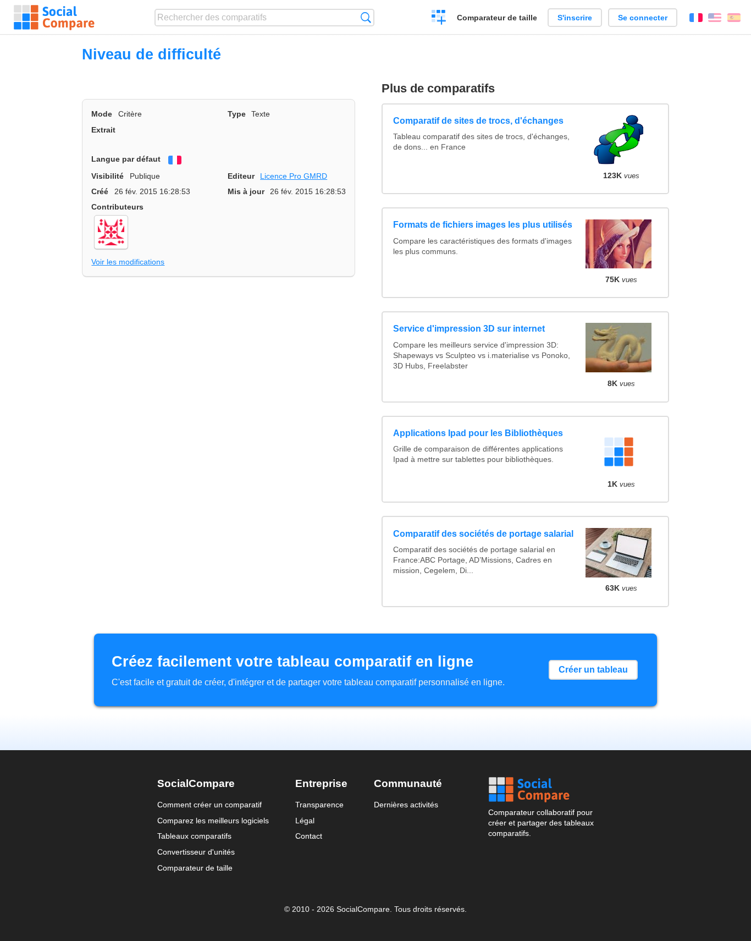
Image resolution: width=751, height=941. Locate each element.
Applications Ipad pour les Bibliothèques (478, 433)
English (714, 17)
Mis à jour (246, 191)
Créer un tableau (593, 669)
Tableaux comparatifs (194, 836)
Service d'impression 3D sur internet (469, 328)
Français (696, 17)
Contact (308, 836)
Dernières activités (406, 804)
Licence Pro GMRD (293, 176)
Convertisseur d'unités (196, 852)
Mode (101, 113)
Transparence (319, 804)
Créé (99, 191)
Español (734, 17)
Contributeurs (117, 206)
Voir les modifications (127, 261)
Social (541, 790)
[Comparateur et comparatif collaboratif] (54, 17)
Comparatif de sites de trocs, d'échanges (478, 120)
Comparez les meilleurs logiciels (213, 820)
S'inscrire (574, 17)
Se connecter (642, 17)
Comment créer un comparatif (209, 804)
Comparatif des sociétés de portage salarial (483, 533)
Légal (304, 820)
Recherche (366, 17)
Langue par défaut (126, 159)
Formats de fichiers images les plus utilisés (482, 224)
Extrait (103, 129)
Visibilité (107, 176)
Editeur (241, 176)
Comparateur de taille (497, 17)
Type (237, 113)
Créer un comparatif (439, 19)
